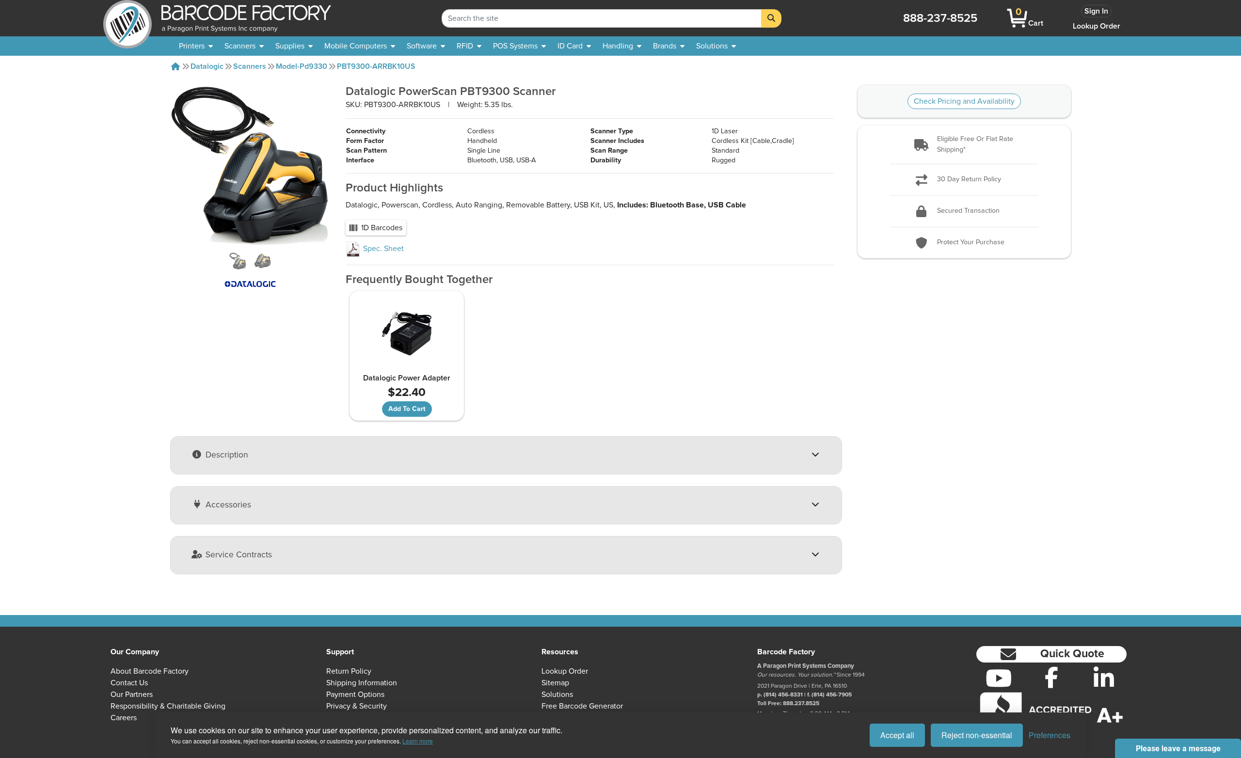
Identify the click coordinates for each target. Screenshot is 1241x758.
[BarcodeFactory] (127, 18)
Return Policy (348, 671)
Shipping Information (361, 683)
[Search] (771, 18)
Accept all (897, 735)
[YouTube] (999, 678)
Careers (124, 718)
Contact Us (129, 683)
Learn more (417, 741)
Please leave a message (1178, 748)
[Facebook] (1051, 677)
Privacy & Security (356, 706)
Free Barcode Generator (582, 706)
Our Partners (132, 694)
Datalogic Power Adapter (406, 378)
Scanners (249, 66)
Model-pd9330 (301, 66)
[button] (964, 144)
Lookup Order (1096, 26)
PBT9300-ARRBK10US (376, 66)
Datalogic (207, 66)
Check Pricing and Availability (964, 101)
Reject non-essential (976, 735)
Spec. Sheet (382, 249)
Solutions (557, 694)
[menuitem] (196, 46)
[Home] (175, 66)
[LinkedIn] (1104, 678)
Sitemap (555, 683)
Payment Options (355, 694)
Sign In (1096, 11)
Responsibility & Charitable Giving (168, 706)
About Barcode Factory (150, 671)
